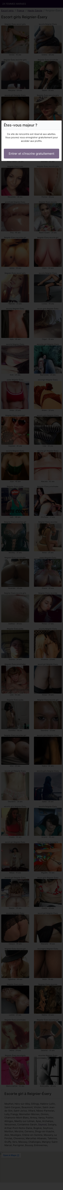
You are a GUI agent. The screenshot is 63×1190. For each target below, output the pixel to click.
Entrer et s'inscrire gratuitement (31, 153)
